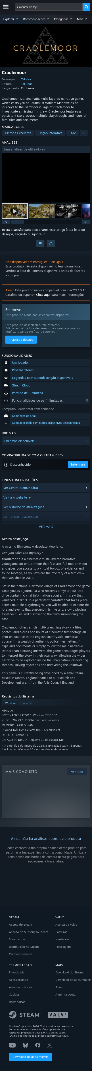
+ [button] (84, 133)
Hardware (62, 939)
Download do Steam (69, 972)
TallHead (27, 79)
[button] (11, 19)
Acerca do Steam (20, 924)
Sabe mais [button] (77, 464)
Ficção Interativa (50, 133)
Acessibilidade (18, 979)
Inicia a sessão (12, 230)
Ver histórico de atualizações (23, 507)
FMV (72, 133)
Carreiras (61, 932)
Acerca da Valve (66, 924)
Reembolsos (17, 1002)
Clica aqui (43, 294)
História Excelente (18, 133)
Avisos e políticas (20, 987)
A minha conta (65, 994)
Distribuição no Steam (24, 946)
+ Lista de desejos (21, 339)
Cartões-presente (20, 954)
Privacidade (16, 972)
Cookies (14, 994)
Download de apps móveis (30, 1056)
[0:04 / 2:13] (46, 178)
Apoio (59, 987)
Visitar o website (15, 497)
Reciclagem (63, 946)
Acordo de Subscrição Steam (28, 932)
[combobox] (49, 7)
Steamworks (17, 939)
